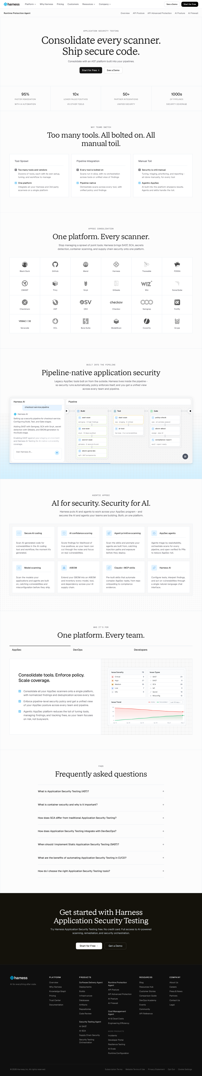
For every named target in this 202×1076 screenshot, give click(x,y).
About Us (173, 982)
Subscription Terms (113, 1069)
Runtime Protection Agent (17, 13)
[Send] (57, 453)
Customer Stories (147, 991)
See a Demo (171, 4)
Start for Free (190, 4)
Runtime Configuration (118, 1053)
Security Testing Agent (90, 1021)
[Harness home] (13, 4)
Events (142, 1004)
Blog (141, 982)
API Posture (138, 13)
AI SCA (82, 1030)
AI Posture (180, 13)
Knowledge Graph (57, 991)
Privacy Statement (156, 1069)
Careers (173, 987)
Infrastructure (85, 995)
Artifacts (83, 1004)
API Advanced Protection (160, 13)
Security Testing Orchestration (86, 1041)
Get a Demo (115, 946)
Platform (29, 4)
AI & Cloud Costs (116, 1018)
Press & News (175, 991)
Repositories (85, 1009)
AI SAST (83, 1026)
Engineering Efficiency (118, 1023)
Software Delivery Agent (91, 982)
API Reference (146, 1013)
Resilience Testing (116, 1044)
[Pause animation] (185, 456)
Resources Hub (146, 987)
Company (104, 4)
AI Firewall (193, 13)
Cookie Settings (185, 1069)
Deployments (85, 987)
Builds (82, 991)
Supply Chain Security (89, 1035)
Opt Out (171, 1069)
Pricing (60, 4)
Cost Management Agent (117, 1013)
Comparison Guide (148, 995)
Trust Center (55, 1000)
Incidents (112, 1035)
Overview (125, 13)
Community (144, 1009)
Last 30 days (174, 702)
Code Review (85, 1013)
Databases (84, 1000)
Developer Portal (115, 1040)
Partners (173, 995)
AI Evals (112, 1048)
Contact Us (174, 1000)
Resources (87, 4)
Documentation (56, 1004)
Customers (73, 4)
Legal (172, 1004)
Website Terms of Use (135, 1069)
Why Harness (46, 4)
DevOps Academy (147, 1000)
